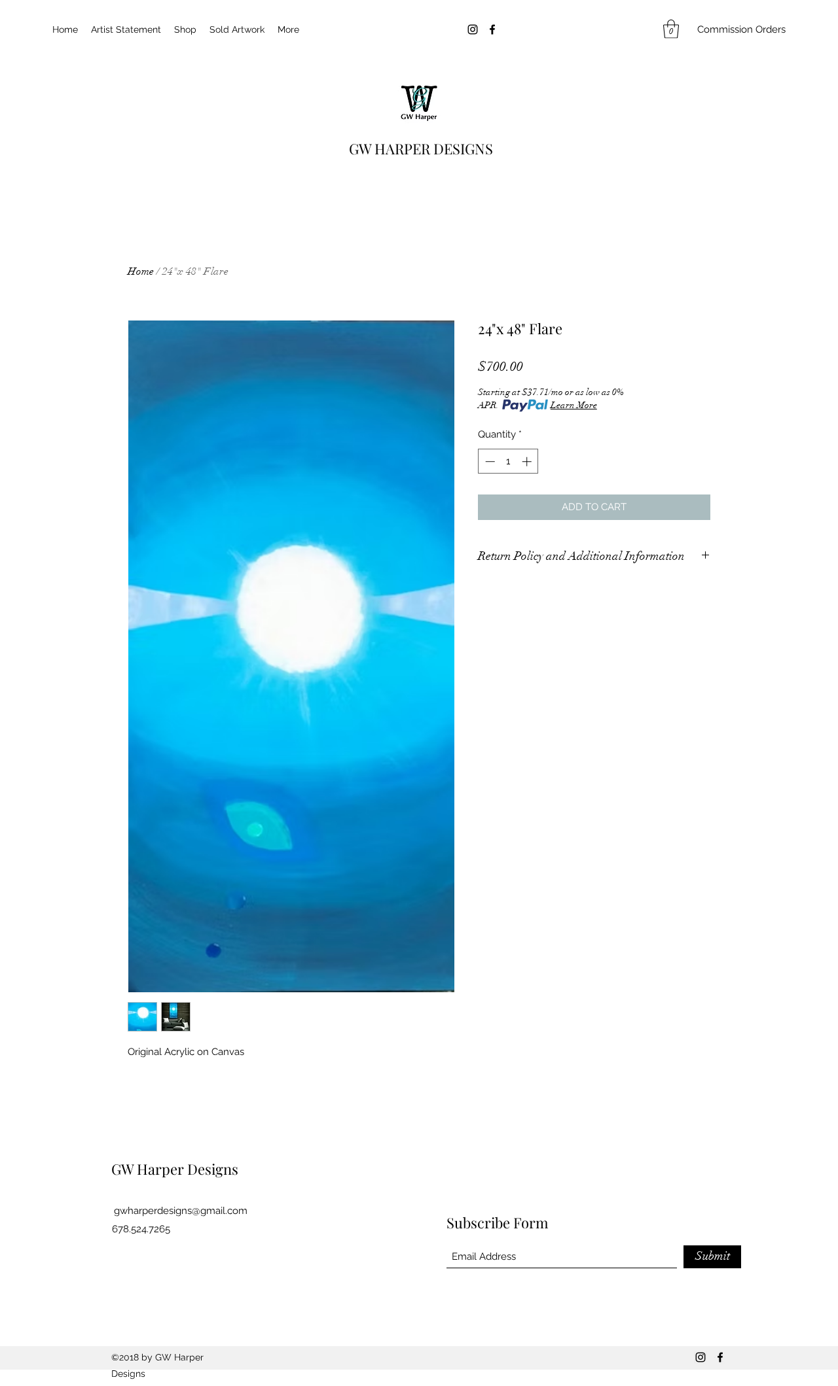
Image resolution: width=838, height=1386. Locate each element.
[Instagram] (472, 29)
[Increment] (528, 461)
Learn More (574, 405)
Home (141, 271)
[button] (671, 29)
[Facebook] (492, 29)
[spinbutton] (508, 461)
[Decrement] (489, 461)
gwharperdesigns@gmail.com (180, 1211)
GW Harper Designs (174, 1169)
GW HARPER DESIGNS (421, 148)
